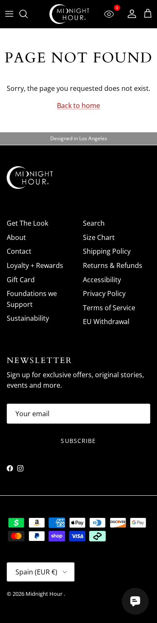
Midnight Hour (45, 593)
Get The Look (27, 223)
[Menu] (9, 14)
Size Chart (99, 237)
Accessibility (102, 279)
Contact (19, 251)
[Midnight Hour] (69, 14)
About (16, 237)
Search (94, 223)
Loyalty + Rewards (35, 265)
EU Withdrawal (106, 321)
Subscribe (78, 441)
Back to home (78, 105)
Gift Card (21, 279)
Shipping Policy (107, 251)
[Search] (27, 14)
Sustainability (28, 318)
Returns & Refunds (112, 265)
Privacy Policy (104, 293)
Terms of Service (109, 307)
